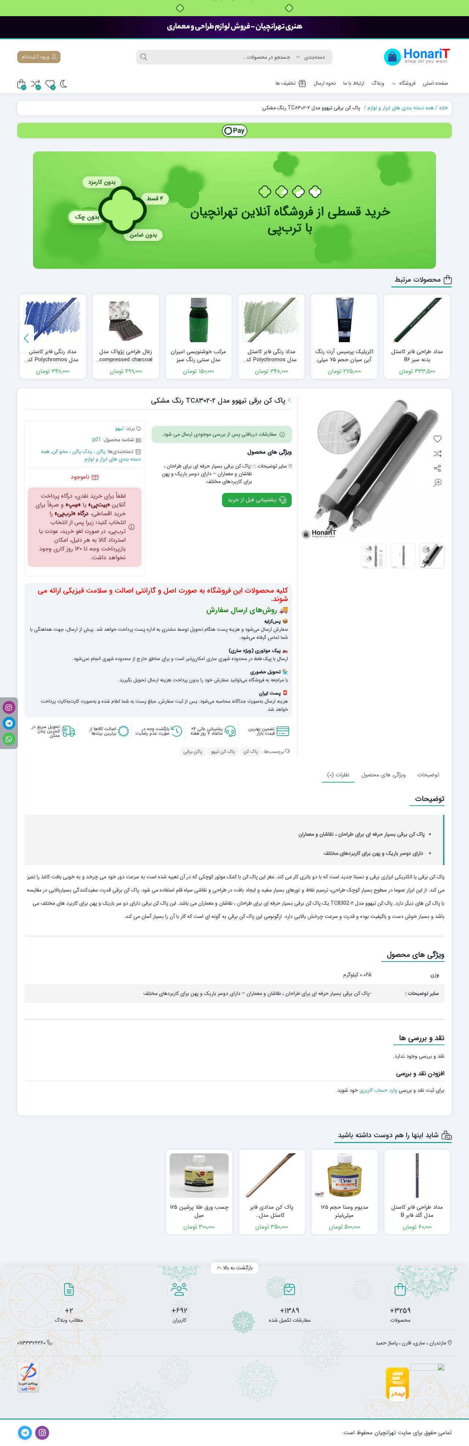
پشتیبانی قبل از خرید (253, 499)
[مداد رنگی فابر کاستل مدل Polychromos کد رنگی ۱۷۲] (271, 320)
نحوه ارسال (325, 83)
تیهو (119, 428)
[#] (234, 130)
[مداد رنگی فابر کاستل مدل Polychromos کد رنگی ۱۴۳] (52, 320)
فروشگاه (407, 83)
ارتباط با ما (353, 83)
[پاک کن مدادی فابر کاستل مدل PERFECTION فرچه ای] (272, 1175)
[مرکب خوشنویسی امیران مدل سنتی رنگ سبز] (198, 320)
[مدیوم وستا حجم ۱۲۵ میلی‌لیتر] (344, 1175)
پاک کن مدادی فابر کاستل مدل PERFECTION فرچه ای (272, 1211)
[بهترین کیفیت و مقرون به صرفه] (234, 27)
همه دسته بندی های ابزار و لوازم (401, 108)
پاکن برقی (192, 751)
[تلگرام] (9, 723)
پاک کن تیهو (223, 751)
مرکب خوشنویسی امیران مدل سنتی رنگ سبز (198, 356)
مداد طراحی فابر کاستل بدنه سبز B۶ (417, 356)
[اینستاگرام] (9, 707)
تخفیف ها (286, 83)
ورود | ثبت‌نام (36, 57)
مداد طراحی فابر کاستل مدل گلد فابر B (417, 1211)
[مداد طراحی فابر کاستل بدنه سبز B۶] (417, 320)
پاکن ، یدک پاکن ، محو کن (78, 451)
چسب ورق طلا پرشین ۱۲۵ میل (199, 1211)
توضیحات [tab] (428, 774)
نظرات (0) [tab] (338, 774)
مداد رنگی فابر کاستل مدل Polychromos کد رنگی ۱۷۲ (271, 356)
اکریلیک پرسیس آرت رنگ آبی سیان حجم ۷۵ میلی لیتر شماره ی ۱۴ (344, 356)
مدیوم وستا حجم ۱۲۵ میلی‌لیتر (344, 1211)
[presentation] (26, 338)
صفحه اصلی (435, 83)
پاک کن (251, 751)
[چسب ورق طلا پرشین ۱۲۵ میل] (199, 1175)
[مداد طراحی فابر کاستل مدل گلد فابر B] (417, 1175)
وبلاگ (378, 83)
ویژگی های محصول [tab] (383, 774)
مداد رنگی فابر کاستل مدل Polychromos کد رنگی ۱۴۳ (52, 356)
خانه (443, 108)
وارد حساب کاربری (378, 1090)
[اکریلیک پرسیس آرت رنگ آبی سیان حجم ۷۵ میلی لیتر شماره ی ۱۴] (344, 320)
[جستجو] (143, 57)
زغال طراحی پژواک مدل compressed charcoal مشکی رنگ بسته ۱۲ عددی (126, 356)
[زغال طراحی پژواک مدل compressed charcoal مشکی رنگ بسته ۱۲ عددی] (125, 320)
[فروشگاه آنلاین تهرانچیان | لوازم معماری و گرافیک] (417, 57)
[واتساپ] (9, 738)
